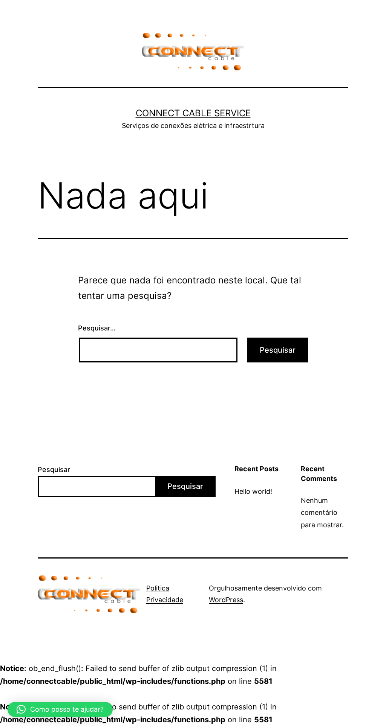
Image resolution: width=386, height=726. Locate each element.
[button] (60, 709)
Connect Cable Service (193, 113)
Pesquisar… (97, 328)
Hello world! (253, 491)
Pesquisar (54, 469)
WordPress (226, 600)
